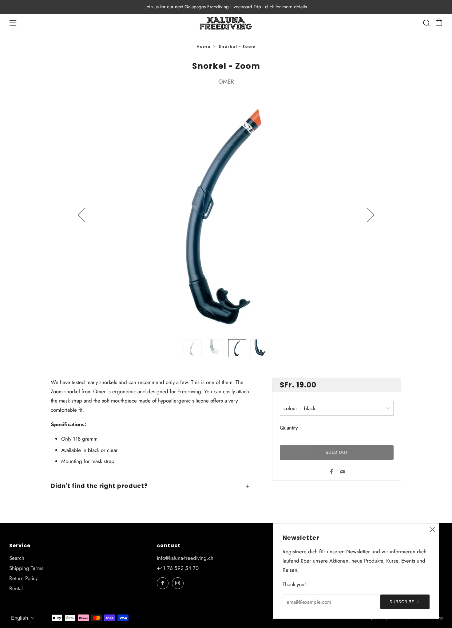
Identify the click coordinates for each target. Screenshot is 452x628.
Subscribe (402, 602)
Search (16, 558)
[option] (226, 215)
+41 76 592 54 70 (178, 568)
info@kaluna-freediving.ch (185, 558)
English (19, 618)
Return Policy (23, 578)
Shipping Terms (26, 568)
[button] (193, 348)
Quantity (289, 427)
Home (203, 46)
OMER (226, 81)
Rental (16, 588)
